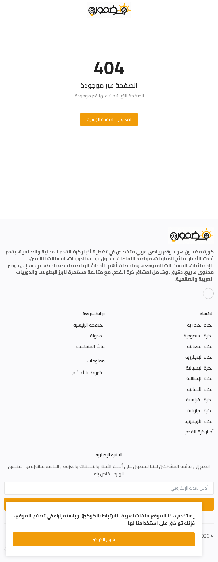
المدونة (97, 335)
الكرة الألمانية (200, 389)
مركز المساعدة (90, 346)
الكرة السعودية (199, 335)
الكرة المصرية (200, 325)
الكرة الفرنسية (200, 399)
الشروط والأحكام (88, 372)
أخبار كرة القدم (199, 431)
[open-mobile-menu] (210, 10)
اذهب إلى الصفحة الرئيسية (109, 119)
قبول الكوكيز (104, 539)
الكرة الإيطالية (200, 378)
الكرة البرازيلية (200, 410)
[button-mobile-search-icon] (7, 10)
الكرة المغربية (200, 346)
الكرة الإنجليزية (199, 357)
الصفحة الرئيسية (89, 325)
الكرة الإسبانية (200, 367)
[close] (196, 507)
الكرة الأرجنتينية (199, 421)
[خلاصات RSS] (208, 293)
